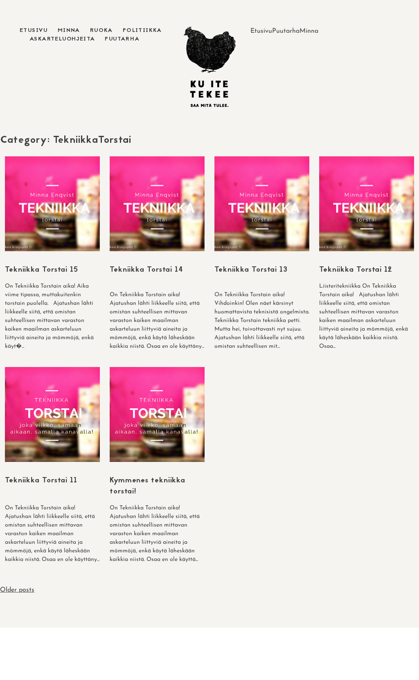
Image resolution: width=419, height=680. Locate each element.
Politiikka (142, 30)
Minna (69, 30)
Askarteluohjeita (62, 39)
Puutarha (122, 39)
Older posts (17, 590)
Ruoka (101, 30)
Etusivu (34, 30)
